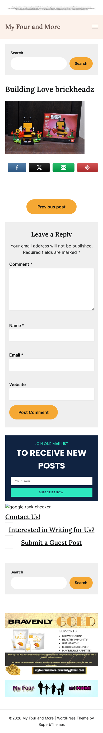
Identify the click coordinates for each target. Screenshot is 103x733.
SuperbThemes (52, 724)
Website (17, 384)
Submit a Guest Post (51, 542)
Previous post (51, 206)
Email (16, 355)
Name (16, 325)
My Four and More (32, 27)
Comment (20, 264)
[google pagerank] (28, 506)
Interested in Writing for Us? (52, 530)
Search (17, 52)
